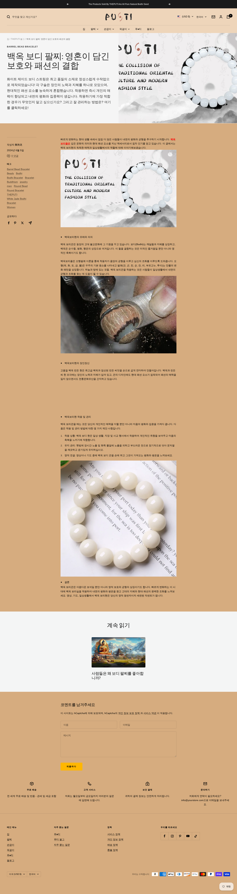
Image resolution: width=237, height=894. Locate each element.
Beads (10, 173)
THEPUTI (12, 194)
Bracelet (29, 177)
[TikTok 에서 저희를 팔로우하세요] (196, 836)
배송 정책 (112, 844)
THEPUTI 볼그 (17, 39)
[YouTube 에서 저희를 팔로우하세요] (188, 836)
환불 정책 (112, 850)
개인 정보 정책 (115, 839)
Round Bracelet (15, 190)
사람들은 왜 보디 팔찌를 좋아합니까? (117, 676)
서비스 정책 (113, 834)
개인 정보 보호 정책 (129, 713)
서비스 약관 (150, 713)
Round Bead (21, 186)
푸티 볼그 (59, 839)
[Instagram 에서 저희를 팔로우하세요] (172, 836)
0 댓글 (14, 155)
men (9, 186)
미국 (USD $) (15, 874)
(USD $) (186, 16)
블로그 (150, 29)
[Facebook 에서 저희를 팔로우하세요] (164, 836)
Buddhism (12, 182)
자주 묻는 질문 (62, 844)
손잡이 (108, 29)
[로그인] (220, 16)
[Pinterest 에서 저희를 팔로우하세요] (180, 836)
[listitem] (9, 223)
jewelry (24, 182)
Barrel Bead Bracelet (22, 47)
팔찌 (93, 29)
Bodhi (19, 173)
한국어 (199, 17)
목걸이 (124, 29)
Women (11, 207)
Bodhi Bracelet (15, 177)
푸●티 (138, 29)
